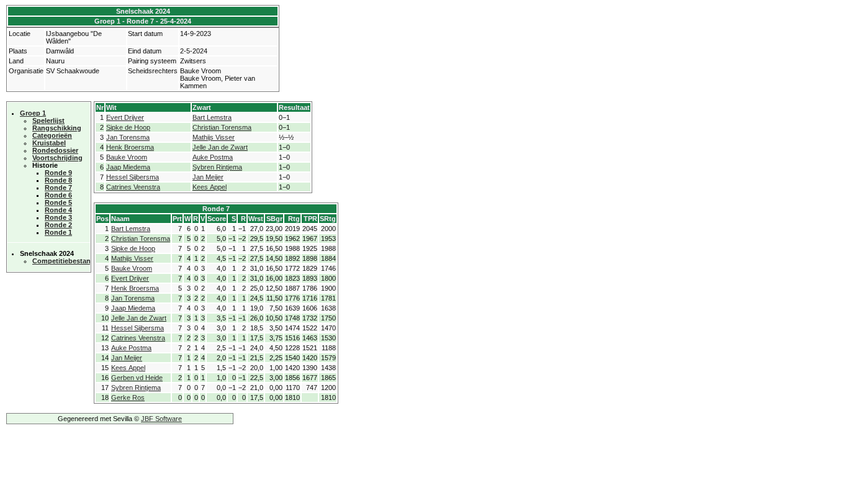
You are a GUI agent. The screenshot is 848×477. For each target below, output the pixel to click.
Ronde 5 (58, 202)
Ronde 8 (58, 180)
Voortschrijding (57, 157)
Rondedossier (55, 150)
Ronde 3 (58, 217)
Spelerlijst (48, 120)
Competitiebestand (63, 261)
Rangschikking (56, 128)
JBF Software (161, 418)
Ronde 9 (58, 172)
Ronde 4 (58, 210)
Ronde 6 (58, 195)
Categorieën (52, 135)
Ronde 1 (58, 232)
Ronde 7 (58, 187)
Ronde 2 (58, 225)
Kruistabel (49, 143)
